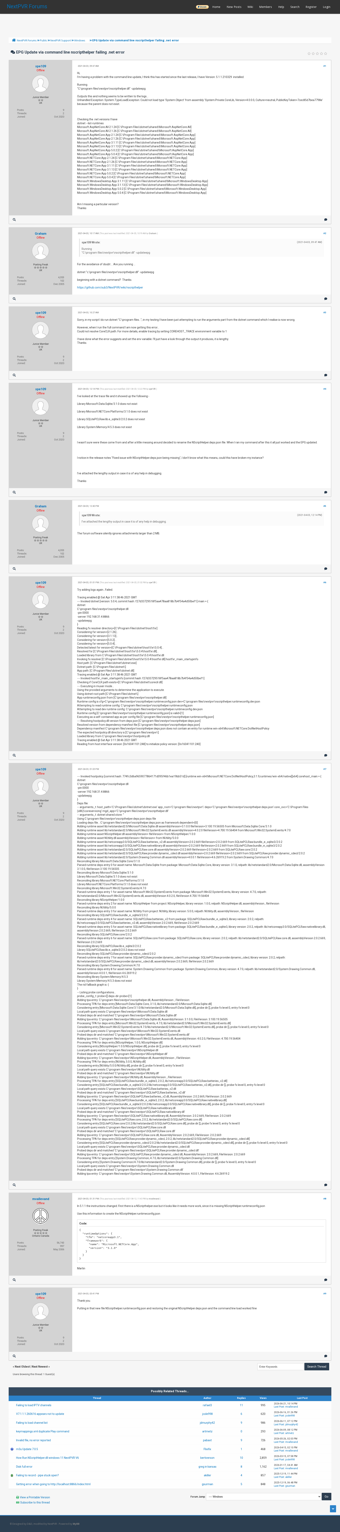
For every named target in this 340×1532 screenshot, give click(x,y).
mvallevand (40, 1199)
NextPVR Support (60, 40)
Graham (40, 233)
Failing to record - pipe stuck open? (37, 1475)
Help (281, 7)
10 (241, 1457)
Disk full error (24, 1466)
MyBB (76, 1524)
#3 (324, 312)
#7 (324, 769)
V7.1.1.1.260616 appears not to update (40, 1413)
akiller (207, 1475)
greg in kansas (207, 1466)
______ (202, 7)
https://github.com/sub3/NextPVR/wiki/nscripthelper (110, 287)
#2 (324, 233)
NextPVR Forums (27, 6)
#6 (324, 582)
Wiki (250, 7)
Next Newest (40, 1366)
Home (216, 7)
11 (241, 1405)
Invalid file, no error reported (33, 1440)
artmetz (207, 1431)
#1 (324, 66)
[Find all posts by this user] (14, 219)
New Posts (234, 7)
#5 (324, 506)
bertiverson (207, 1457)
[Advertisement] (170, 24)
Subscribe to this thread (35, 1502)
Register (311, 7)
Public (43, 40)
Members (265, 7)
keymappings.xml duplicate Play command (42, 1431)
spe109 (40, 66)
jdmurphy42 (207, 1422)
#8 (324, 1198)
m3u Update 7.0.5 (27, 1449)
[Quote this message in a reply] (326, 219)
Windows (79, 40)
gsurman (207, 1484)
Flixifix (207, 1449)
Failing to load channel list (32, 1422)
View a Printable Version (35, 1497)
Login (326, 7)
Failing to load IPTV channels (33, 1405)
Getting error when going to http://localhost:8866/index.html (53, 1484)
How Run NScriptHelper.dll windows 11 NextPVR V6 (47, 1457)
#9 (324, 1293)
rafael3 (207, 1405)
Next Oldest (22, 1366)
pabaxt (207, 1440)
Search (294, 7)
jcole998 (207, 1413)
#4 (324, 389)
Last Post (279, 1406)
